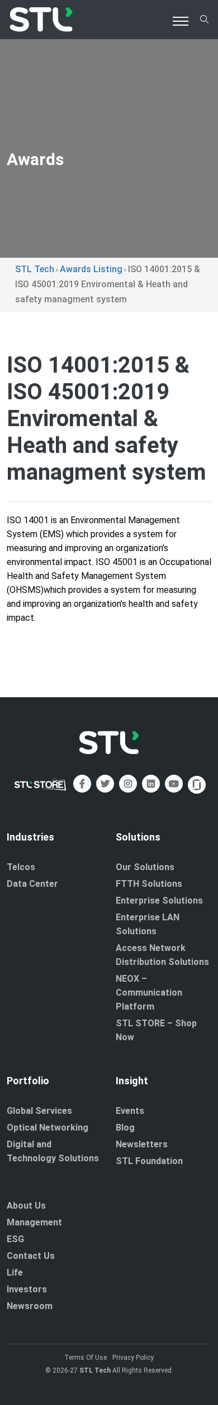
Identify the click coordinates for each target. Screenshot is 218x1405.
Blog (125, 1127)
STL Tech (95, 1370)
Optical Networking (47, 1127)
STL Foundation (149, 1161)
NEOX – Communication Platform (149, 992)
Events (130, 1110)
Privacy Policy (133, 1357)
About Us (26, 1205)
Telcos (21, 867)
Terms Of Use (85, 1357)
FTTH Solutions (149, 883)
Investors (27, 1289)
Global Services (39, 1110)
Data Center (32, 883)
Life (15, 1272)
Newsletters (142, 1144)
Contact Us (31, 1256)
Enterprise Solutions (159, 900)
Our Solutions (145, 867)
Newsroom (30, 1306)
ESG (15, 1239)
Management (34, 1222)
